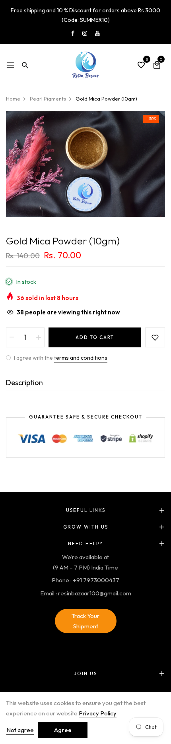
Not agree (20, 730)
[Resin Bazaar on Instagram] (84, 33)
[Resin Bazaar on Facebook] (72, 33)
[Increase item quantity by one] (38, 337)
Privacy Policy (98, 713)
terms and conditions (80, 357)
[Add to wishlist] (155, 337)
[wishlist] (141, 65)
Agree (63, 730)
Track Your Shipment (85, 621)
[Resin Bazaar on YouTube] (97, 33)
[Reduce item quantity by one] (11, 337)
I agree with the (60, 357)
